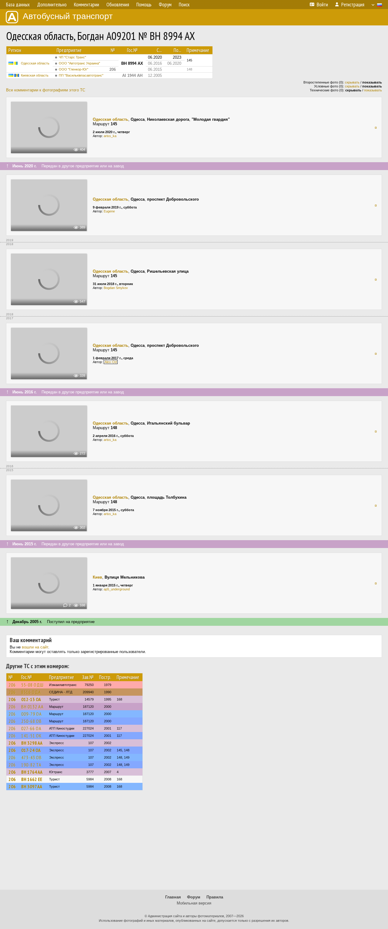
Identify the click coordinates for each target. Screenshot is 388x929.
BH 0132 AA (32, 707)
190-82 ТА (31, 765)
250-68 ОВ (31, 721)
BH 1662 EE (31, 779)
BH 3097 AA (31, 786)
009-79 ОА (31, 714)
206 (12, 685)
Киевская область (34, 75)
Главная (173, 897)
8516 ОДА (31, 692)
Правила (214, 897)
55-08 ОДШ (32, 685)
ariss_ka (110, 136)
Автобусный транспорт (68, 16)
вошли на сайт (35, 647)
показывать (373, 90)
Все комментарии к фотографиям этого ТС (45, 90)
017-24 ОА (31, 750)
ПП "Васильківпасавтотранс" (81, 75)
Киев (97, 577)
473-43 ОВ (31, 757)
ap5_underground (117, 589)
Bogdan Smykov (116, 288)
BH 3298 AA (31, 743)
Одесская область (35, 63)
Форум (193, 897)
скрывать (352, 82)
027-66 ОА (31, 728)
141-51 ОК (31, 736)
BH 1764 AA (31, 772)
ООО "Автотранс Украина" (79, 63)
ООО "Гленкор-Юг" (73, 69)
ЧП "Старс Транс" (72, 57)
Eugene (109, 211)
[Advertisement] (194, 842)
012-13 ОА (31, 699)
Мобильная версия (194, 903)
